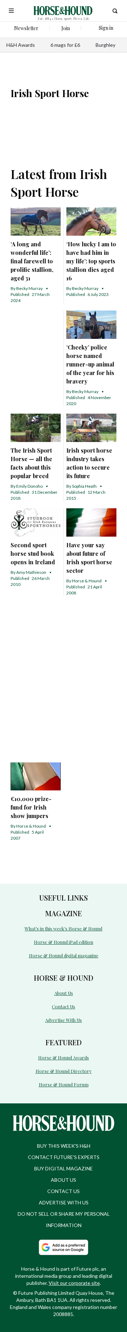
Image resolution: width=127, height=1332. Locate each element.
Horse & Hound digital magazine (63, 955)
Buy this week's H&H (63, 1146)
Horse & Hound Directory (64, 1071)
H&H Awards (20, 45)
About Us (63, 993)
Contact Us (63, 1006)
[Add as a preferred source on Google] (63, 1247)
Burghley (105, 45)
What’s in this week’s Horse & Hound (63, 928)
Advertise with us (64, 1202)
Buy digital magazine (63, 1168)
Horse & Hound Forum (64, 1084)
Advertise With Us (63, 1020)
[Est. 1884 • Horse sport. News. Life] (63, 10)
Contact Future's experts (63, 1157)
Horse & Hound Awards (63, 1057)
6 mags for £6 (65, 45)
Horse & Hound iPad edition (63, 942)
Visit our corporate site (74, 1283)
